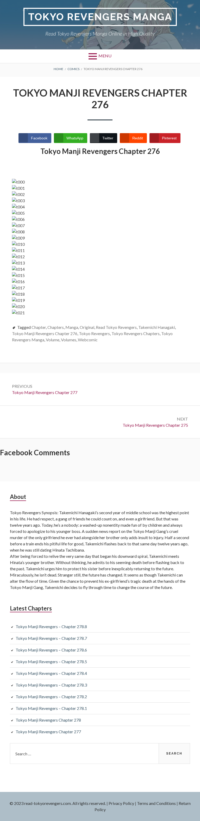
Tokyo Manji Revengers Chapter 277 (48, 731)
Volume (52, 339)
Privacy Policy (121, 803)
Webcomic (88, 339)
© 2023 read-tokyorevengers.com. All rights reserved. (58, 803)
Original (87, 327)
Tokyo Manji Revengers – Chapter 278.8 (51, 626)
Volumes (68, 339)
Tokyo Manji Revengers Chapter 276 (44, 333)
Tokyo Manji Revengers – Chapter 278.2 (51, 696)
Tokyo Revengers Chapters (135, 333)
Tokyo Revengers (94, 333)
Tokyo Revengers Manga (100, 17)
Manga (71, 327)
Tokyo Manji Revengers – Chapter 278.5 (51, 661)
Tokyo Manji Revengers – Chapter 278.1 (51, 708)
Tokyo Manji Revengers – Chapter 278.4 (51, 673)
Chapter (39, 327)
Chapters (55, 327)
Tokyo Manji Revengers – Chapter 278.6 (51, 649)
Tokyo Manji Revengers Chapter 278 (48, 719)
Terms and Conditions (156, 803)
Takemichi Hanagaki (156, 327)
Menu (104, 55)
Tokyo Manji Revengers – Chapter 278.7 (51, 638)
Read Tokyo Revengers (116, 327)
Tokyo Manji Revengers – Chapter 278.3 (51, 684)
